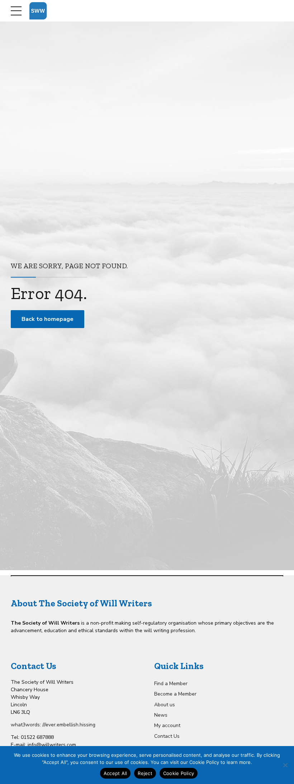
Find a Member (171, 683)
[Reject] (285, 765)
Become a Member (175, 694)
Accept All (115, 773)
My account (167, 725)
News (160, 715)
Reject (145, 773)
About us (164, 704)
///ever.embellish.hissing (68, 724)
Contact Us (167, 736)
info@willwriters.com (52, 744)
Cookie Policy (178, 773)
